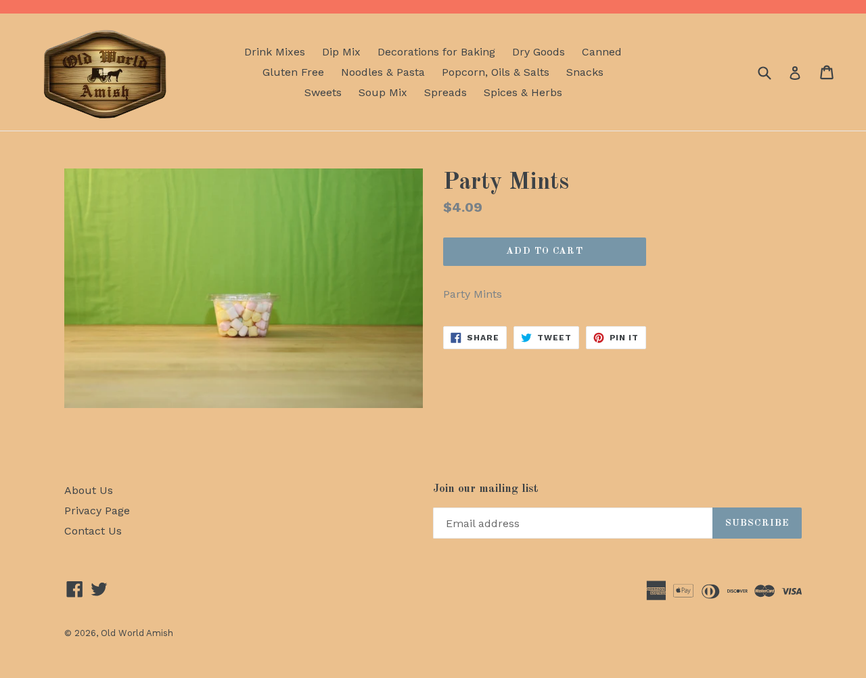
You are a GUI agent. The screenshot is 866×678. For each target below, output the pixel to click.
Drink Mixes (274, 51)
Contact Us (93, 530)
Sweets (323, 92)
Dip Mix (341, 51)
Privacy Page (97, 510)
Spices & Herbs (523, 92)
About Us (88, 490)
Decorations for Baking (436, 51)
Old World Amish (137, 633)
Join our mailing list (486, 489)
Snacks (584, 72)
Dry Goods (538, 51)
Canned (602, 51)
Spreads (445, 92)
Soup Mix (383, 92)
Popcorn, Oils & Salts (495, 72)
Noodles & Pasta (383, 72)
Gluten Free (293, 72)
